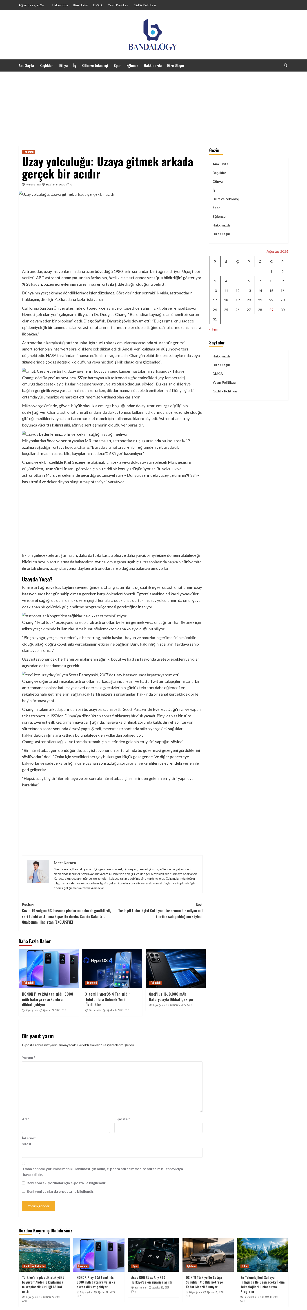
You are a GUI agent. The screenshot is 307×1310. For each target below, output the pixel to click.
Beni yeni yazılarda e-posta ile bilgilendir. (60, 1191)
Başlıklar (46, 65)
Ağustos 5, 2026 (178, 1005)
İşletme (191, 1266)
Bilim (244, 1266)
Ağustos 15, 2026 (115, 1010)
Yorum (28, 1057)
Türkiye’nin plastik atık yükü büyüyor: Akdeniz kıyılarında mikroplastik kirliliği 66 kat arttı (43, 1284)
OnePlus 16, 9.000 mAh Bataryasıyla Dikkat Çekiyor (171, 996)
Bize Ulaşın (80, 5)
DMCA (98, 5)
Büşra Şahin (31, 1010)
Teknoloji (28, 152)
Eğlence (132, 65)
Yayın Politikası (118, 5)
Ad (25, 1119)
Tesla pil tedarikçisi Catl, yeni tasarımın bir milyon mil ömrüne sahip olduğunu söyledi (160, 910)
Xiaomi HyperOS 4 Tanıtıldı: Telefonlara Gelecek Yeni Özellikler (107, 999)
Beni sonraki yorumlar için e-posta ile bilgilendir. (66, 1183)
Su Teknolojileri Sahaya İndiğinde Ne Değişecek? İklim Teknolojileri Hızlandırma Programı (262, 1284)
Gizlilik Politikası (145, 5)
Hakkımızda (60, 5)
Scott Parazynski (137, 709)
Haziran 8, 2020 (55, 184)
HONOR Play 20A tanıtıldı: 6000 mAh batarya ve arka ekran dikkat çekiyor (47, 999)
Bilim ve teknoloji (95, 65)
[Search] (285, 65)
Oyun (135, 1266)
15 (271, 290)
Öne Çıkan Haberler (34, 1266)
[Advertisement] (153, 105)
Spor (117, 65)
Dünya (63, 65)
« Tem (213, 329)
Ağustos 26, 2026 (51, 1010)
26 (238, 309)
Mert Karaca (33, 184)
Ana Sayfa (26, 65)
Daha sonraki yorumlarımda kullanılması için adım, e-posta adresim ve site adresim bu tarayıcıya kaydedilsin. (103, 1171)
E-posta (122, 1119)
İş (74, 65)
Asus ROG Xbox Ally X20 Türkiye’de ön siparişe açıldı (151, 1279)
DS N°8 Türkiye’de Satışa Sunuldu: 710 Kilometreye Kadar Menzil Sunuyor (204, 1282)
